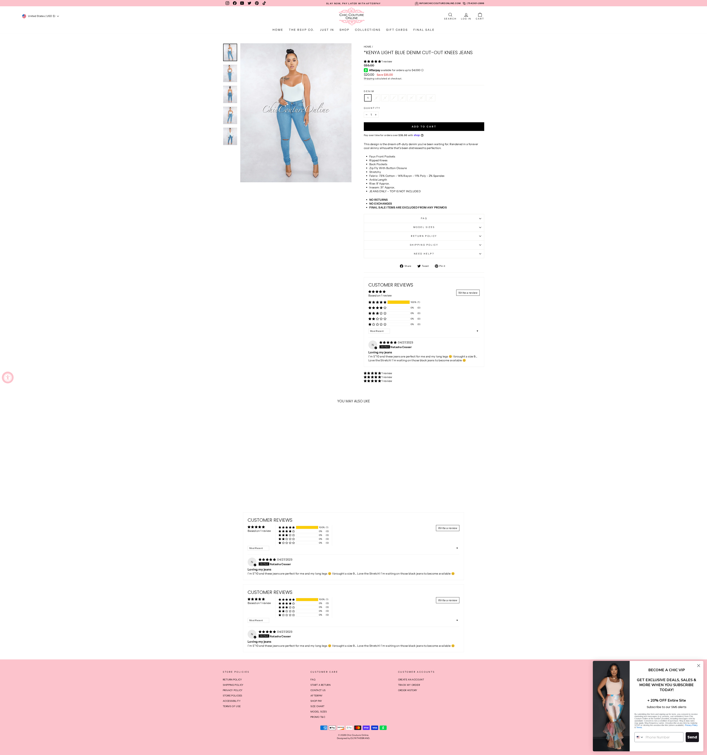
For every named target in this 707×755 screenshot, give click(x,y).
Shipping (369, 78)
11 (411, 98)
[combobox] (639, 737)
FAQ (424, 218)
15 (430, 98)
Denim (369, 91)
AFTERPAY (316, 695)
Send (692, 737)
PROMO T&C (317, 717)
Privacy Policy (691, 725)
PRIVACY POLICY (232, 690)
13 (421, 98)
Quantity (372, 108)
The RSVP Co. (301, 29)
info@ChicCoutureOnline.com (440, 3)
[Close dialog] (698, 665)
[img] (388, 342)
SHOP (344, 29)
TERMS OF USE (232, 706)
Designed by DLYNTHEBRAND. (353, 738)
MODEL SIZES (424, 227)
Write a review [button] (468, 292)
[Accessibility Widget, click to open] (8, 377)
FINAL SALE (424, 29)
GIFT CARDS (397, 29)
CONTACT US (318, 690)
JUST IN (327, 29)
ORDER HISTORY (407, 690)
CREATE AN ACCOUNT (411, 679)
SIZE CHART (317, 706)
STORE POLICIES (232, 695)
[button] (372, 61)
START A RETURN (320, 685)
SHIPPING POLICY (424, 244)
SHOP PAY (316, 701)
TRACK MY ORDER (409, 685)
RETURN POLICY (424, 236)
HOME (277, 29)
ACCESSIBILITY (232, 701)
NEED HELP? (424, 253)
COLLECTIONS (368, 29)
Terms (639, 727)
